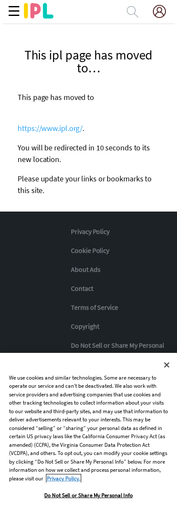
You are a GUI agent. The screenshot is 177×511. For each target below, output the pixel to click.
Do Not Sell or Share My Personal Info (88, 495)
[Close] (166, 364)
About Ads (85, 269)
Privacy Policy (90, 231)
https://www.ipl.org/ (50, 128)
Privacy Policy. (63, 478)
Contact (82, 288)
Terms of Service (94, 307)
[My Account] (163, 11)
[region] (88, 432)
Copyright (85, 326)
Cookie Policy (90, 250)
